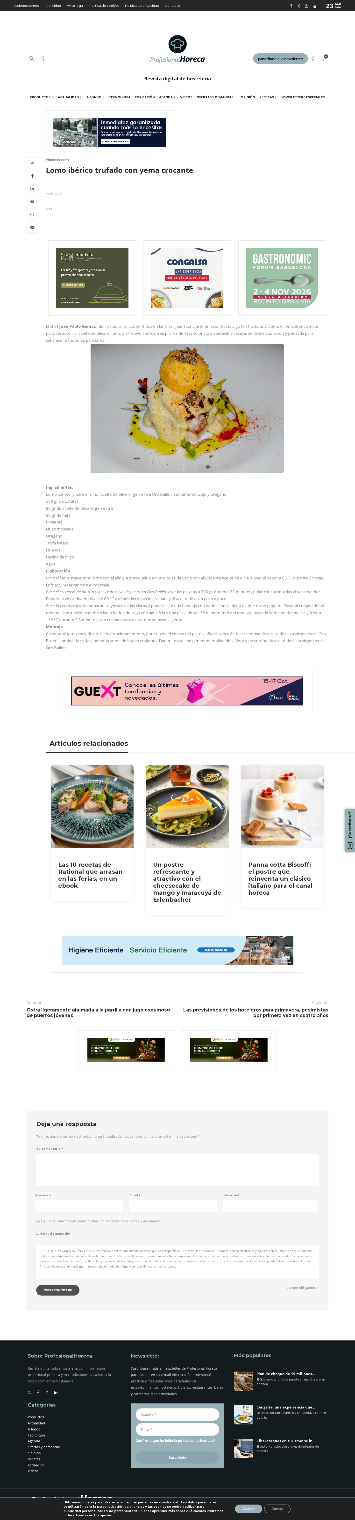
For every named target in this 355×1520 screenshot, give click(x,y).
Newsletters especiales (303, 97)
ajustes (106, 1515)
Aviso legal (75, 5)
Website (231, 1195)
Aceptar (248, 1508)
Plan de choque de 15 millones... (285, 1374)
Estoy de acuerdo (55, 1234)
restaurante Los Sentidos (128, 326)
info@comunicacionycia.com (217, 1261)
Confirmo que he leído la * (176, 1440)
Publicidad (52, 5)
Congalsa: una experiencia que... (285, 1407)
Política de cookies (104, 5)
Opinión (248, 97)
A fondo (93, 97)
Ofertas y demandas (215, 97)
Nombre (43, 1195)
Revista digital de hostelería (177, 78)
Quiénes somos (26, 5)
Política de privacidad (142, 5)
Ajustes (277, 1508)
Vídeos (186, 97)
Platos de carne (58, 159)
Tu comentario (49, 1149)
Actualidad (68, 97)
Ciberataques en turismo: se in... (285, 1441)
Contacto (172, 5)
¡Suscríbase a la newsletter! (280, 58)
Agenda (166, 97)
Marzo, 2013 (53, 193)
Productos (40, 97)
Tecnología (119, 97)
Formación (145, 97)
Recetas (266, 97)
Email (135, 1195)
